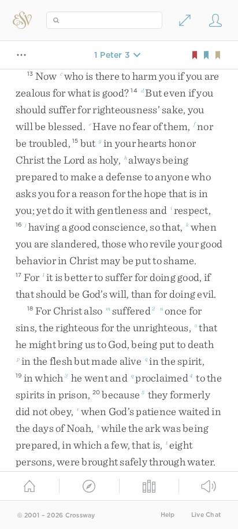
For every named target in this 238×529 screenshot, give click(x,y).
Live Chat (206, 515)
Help (168, 515)
